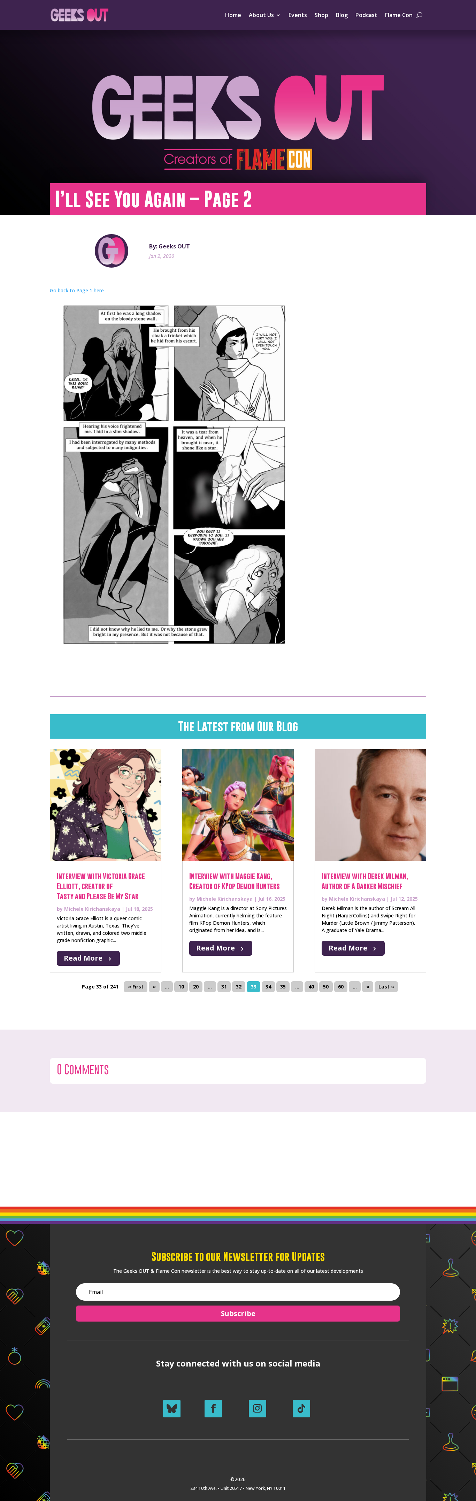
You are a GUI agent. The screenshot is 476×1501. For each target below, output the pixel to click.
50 (326, 987)
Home (233, 15)
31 (224, 987)
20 (196, 987)
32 (238, 987)
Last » (386, 987)
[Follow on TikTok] (301, 1408)
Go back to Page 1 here (77, 290)
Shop (321, 15)
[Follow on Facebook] (213, 1408)
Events (298, 15)
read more (83, 958)
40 (311, 987)
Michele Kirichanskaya (92, 909)
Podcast (366, 15)
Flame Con (399, 15)
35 (283, 987)
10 (181, 987)
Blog (342, 15)
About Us (261, 15)
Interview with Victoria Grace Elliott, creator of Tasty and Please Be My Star (101, 886)
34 (268, 987)
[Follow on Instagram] (257, 1408)
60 (341, 987)
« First (136, 987)
